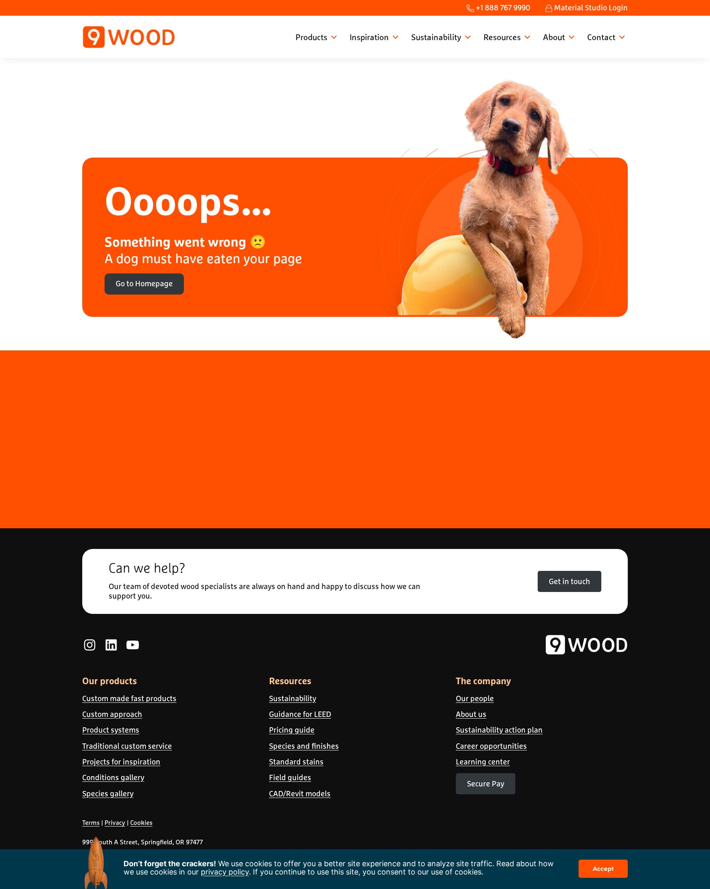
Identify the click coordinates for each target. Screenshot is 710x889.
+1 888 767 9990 (502, 7)
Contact (601, 37)
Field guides (290, 777)
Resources (502, 37)
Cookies (141, 823)
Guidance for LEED (300, 714)
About (554, 37)
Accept (603, 868)
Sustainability (436, 37)
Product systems (110, 730)
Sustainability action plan (499, 730)
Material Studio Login (590, 7)
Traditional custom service (127, 746)
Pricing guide (291, 730)
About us (471, 714)
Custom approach (112, 714)
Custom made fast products (129, 698)
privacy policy (225, 871)
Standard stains (296, 762)
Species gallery (107, 793)
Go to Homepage (144, 283)
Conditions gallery (113, 777)
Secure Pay (485, 783)
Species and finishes (304, 746)
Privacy (115, 823)
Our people (475, 698)
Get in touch (569, 581)
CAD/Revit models (300, 793)
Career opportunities (491, 746)
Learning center (483, 762)
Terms (91, 823)
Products (311, 37)
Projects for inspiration (121, 762)
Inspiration (369, 37)
